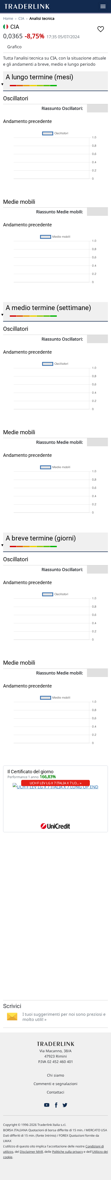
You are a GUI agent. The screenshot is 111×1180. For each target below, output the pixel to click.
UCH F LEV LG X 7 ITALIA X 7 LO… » (56, 783)
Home (8, 18)
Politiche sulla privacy (67, 1151)
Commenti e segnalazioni (55, 1083)
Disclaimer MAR (31, 1151)
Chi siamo (55, 1075)
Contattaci (55, 1092)
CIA (21, 18)
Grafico (14, 47)
